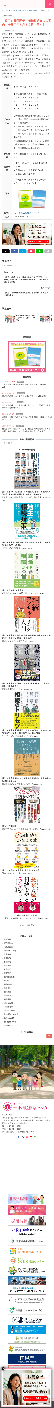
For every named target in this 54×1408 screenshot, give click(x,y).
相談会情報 (8, 15)
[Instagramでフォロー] (27, 1136)
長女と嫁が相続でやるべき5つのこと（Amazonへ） (27, 918)
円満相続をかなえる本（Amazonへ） (18, 873)
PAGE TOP (50, 1363)
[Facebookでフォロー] (19, 1136)
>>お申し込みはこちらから (27, 213)
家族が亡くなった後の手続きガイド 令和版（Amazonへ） (26, 829)
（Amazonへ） (18, 548)
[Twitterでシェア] (6, 251)
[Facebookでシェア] (14, 251)
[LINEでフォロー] (35, 1136)
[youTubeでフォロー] (31, 1136)
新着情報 (20, 381)
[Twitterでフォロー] (23, 1136)
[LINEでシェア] (40, 251)
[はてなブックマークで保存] (22, 251)
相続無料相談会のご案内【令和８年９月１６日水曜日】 (25, 396)
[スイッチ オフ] (49, 4)
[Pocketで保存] (31, 251)
